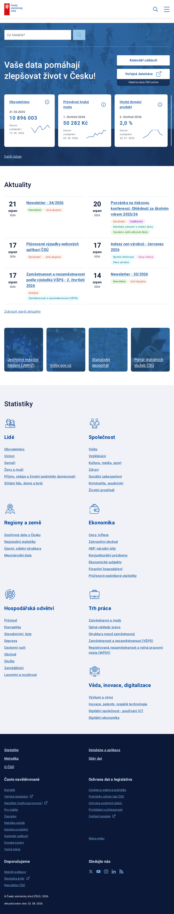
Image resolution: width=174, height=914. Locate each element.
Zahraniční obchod (103, 542)
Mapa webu (97, 838)
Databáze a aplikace (104, 750)
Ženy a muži (13, 470)
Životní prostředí (101, 490)
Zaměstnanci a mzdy (105, 620)
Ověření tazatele (100, 816)
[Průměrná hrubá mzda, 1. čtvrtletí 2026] (84, 120)
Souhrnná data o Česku (22, 535)
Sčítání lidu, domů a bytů (23, 483)
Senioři (9, 463)
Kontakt (9, 790)
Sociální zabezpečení (105, 476)
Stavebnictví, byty (18, 634)
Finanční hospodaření (105, 569)
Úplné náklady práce (105, 627)
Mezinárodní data (18, 555)
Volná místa (12, 849)
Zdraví (94, 470)
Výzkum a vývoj (101, 697)
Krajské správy (14, 842)
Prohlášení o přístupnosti (105, 809)
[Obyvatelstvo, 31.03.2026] (29, 120)
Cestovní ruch (15, 648)
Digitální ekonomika (104, 718)
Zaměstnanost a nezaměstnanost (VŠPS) (121, 641)
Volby (93, 449)
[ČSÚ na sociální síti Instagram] (106, 871)
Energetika (12, 627)
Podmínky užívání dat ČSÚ (106, 796)
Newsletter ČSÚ (14, 885)
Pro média (11, 809)
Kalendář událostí (143, 60)
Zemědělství (14, 668)
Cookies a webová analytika (107, 790)
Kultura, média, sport (105, 463)
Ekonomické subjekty (105, 562)
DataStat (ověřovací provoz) (23, 803)
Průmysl (10, 620)
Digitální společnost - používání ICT (116, 711)
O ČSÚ (9, 767)
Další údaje (12, 157)
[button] (47, 102)
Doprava (10, 641)
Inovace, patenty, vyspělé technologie (118, 704)
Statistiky (11, 750)
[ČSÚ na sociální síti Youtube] (98, 871)
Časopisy (10, 816)
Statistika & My (14, 878)
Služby (9, 661)
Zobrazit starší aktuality (22, 311)
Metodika (11, 758)
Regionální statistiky (20, 542)
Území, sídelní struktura (22, 548)
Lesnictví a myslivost (20, 675)
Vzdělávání (97, 456)
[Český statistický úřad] (13, 9)
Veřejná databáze (139, 74)
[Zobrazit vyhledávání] (156, 9)
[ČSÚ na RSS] (121, 871)
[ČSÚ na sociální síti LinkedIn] (114, 871)
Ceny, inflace (99, 535)
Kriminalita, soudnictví (106, 483)
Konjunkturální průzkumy (108, 555)
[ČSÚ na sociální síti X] (91, 871)
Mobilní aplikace (15, 872)
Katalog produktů (16, 829)
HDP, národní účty (102, 548)
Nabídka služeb (14, 823)
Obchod (10, 654)
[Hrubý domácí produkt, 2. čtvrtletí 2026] (141, 120)
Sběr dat (95, 758)
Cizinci (9, 456)
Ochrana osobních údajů (105, 803)
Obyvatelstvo (14, 449)
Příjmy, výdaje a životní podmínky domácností (39, 476)
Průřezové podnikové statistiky (113, 576)
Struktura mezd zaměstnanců (112, 634)
